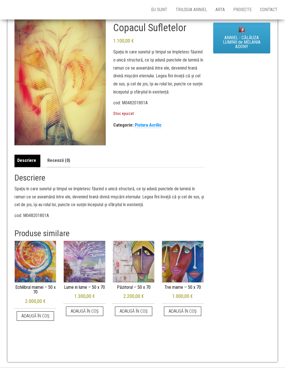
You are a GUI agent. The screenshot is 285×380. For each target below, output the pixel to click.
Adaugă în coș (35, 316)
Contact (268, 9)
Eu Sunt (159, 9)
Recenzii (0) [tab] (58, 160)
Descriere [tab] (26, 160)
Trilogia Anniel (191, 9)
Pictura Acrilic (148, 125)
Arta (220, 9)
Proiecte (242, 9)
